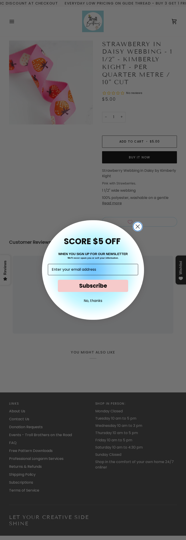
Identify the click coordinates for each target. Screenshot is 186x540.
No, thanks (93, 300)
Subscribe (93, 285)
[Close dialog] (137, 226)
